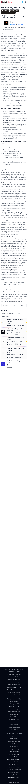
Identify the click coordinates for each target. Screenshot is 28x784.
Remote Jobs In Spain (14, 780)
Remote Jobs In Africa (14, 751)
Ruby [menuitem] (19, 313)
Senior (17, 10)
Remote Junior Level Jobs (14, 671)
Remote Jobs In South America (14, 759)
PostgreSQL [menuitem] (11, 313)
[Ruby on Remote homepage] (7, 2)
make (9, 50)
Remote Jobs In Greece (14, 775)
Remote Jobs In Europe (14, 749)
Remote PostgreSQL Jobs (14, 727)
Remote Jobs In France (14, 767)
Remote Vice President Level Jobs (14, 695)
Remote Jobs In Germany (14, 772)
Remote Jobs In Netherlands (14, 769)
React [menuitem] (3, 313)
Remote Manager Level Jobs (14, 689)
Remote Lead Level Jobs (14, 684)
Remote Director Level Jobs (14, 692)
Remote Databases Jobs (14, 711)
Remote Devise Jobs (14, 722)
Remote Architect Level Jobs (14, 687)
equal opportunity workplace (8, 245)
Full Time (12, 10)
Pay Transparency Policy (7, 231)
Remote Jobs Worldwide (14, 736)
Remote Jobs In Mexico (14, 782)
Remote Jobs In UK (14, 743)
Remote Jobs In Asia (14, 754)
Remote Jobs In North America (14, 756)
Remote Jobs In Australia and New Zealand (14, 762)
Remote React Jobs (14, 724)
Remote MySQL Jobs (14, 719)
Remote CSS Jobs (14, 716)
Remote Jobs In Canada (14, 741)
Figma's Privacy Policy (16, 301)
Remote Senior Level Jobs (14, 676)
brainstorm (23, 36)
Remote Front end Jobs (14, 709)
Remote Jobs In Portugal (14, 777)
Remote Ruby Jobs (14, 701)
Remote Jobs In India (14, 764)
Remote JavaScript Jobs (14, 706)
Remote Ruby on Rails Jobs (14, 704)
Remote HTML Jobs (14, 714)
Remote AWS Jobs (14, 729)
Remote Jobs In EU (14, 746)
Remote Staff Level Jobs (14, 679)
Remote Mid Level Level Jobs (14, 674)
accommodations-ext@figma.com (9, 269)
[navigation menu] (22, 2)
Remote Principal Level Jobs (14, 682)
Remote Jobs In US (14, 738)
